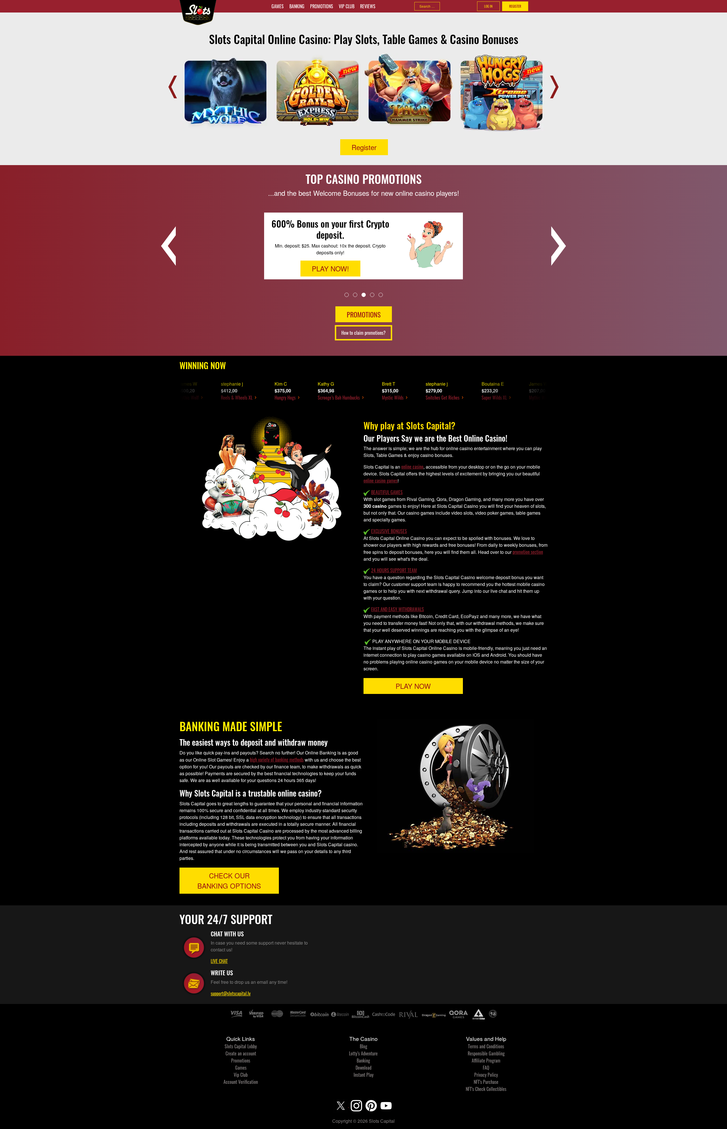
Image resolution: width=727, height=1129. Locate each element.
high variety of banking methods (277, 759)
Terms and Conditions (486, 1046)
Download (363, 1067)
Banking (296, 6)
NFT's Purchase (486, 1081)
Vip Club (346, 6)
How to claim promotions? (363, 332)
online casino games (381, 480)
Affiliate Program (486, 1060)
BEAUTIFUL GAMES (387, 492)
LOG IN (488, 6)
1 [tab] (346, 294)
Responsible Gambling (486, 1053)
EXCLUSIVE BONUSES (389, 531)
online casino (412, 466)
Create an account (240, 1053)
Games (277, 6)
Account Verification (240, 1081)
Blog (363, 1046)
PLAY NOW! (330, 264)
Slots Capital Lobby (241, 1046)
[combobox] (427, 6)
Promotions (321, 6)
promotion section (528, 551)
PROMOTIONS (364, 314)
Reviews (367, 6)
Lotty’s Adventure (363, 1053)
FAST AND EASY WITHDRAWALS (397, 609)
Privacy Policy (486, 1074)
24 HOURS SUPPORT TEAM (394, 570)
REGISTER (515, 6)
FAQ (486, 1067)
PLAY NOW (413, 686)
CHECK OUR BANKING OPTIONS (229, 880)
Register (364, 147)
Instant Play (363, 1074)
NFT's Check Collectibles (486, 1089)
